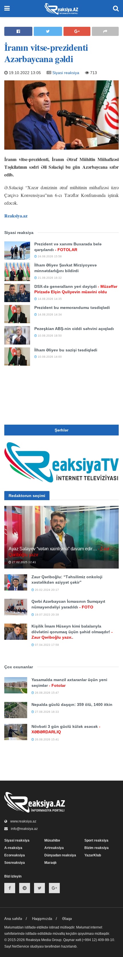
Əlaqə (67, 919)
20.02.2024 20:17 (46, 589)
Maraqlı (50, 863)
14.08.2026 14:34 (49, 314)
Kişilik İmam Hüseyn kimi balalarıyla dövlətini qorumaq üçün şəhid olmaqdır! (72, 632)
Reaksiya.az (15, 215)
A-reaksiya (13, 848)
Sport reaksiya (96, 840)
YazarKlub (92, 855)
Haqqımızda (42, 919)
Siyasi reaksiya (65, 72)
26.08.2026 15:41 (46, 739)
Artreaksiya (54, 848)
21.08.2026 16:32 (49, 277)
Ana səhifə (13, 919)
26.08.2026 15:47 (46, 692)
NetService (20, 946)
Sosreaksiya (14, 863)
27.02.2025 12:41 (23, 562)
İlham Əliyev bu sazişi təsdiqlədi (65, 350)
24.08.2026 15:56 (49, 256)
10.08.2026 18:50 (49, 335)
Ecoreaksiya (14, 855)
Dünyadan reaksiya (60, 855)
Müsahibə (52, 840)
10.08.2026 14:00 (49, 356)
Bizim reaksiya (96, 848)
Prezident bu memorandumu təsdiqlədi (72, 307)
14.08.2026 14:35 (49, 298)
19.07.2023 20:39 (46, 614)
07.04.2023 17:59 (46, 644)
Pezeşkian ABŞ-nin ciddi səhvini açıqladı (74, 328)
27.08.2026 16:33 (46, 711)
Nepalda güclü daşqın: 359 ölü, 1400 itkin (71, 704)
